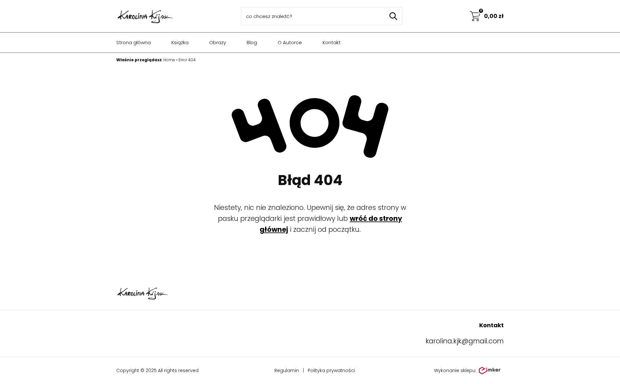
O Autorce (290, 42)
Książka (180, 42)
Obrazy (217, 42)
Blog (252, 42)
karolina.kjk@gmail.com (465, 341)
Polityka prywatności (331, 370)
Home (169, 60)
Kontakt (332, 42)
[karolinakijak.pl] (144, 16)
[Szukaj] (393, 16)
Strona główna (133, 42)
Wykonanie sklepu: (455, 370)
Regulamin (286, 370)
